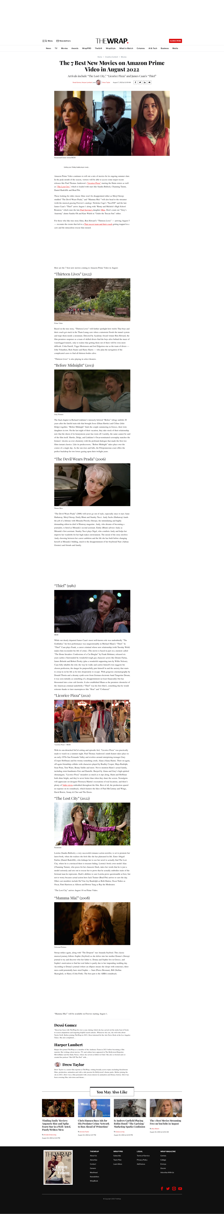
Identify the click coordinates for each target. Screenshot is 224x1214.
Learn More (117, 1164)
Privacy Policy (142, 1160)
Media (175, 48)
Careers (93, 1168)
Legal (140, 1151)
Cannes (163, 1156)
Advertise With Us (167, 1172)
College (163, 1160)
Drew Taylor (106, 82)
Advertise (93, 1160)
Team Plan (117, 1160)
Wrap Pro (118, 1151)
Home (100, 57)
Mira (103, 209)
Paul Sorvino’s (86, 209)
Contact (93, 1164)
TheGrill (98, 48)
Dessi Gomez (77, 82)
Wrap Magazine (168, 1151)
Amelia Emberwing (50, 1135)
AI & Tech (153, 48)
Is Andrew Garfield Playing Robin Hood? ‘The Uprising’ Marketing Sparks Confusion (129, 1123)
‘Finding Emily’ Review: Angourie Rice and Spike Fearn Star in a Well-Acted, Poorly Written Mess (56, 1125)
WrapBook (94, 1181)
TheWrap (94, 1151)
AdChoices (141, 1164)
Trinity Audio (76, 167)
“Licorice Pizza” (94, 183)
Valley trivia (67, 785)
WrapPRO (86, 48)
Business (165, 48)
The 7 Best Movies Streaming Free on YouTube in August (165, 1122)
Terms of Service (143, 1156)
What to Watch (126, 48)
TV (56, 48)
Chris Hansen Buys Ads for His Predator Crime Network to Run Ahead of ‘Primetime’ (93, 1123)
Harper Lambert (87, 82)
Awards (74, 48)
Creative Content (111, 57)
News (48, 48)
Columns (141, 48)
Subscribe (175, 41)
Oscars (163, 1168)
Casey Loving (120, 1132)
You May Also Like (112, 1091)
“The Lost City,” (64, 186)
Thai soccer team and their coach (98, 224)
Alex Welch (155, 1129)
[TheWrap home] (112, 40)
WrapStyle (111, 48)
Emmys (163, 1164)
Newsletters (65, 41)
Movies (64, 48)
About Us (93, 1156)
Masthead (94, 1172)
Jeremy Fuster (84, 1132)
